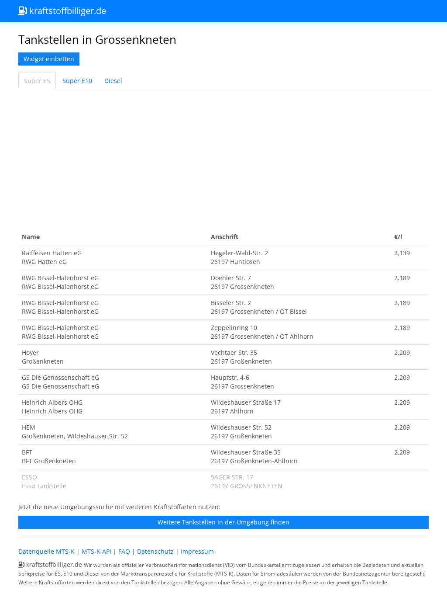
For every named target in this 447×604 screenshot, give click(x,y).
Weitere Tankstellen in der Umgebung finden (223, 522)
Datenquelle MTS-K (46, 551)
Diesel (113, 80)
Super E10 (77, 80)
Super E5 (37, 80)
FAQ (124, 551)
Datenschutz (155, 551)
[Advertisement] (223, 159)
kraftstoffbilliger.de (66, 11)
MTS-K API (96, 551)
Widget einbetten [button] (49, 59)
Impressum (197, 551)
